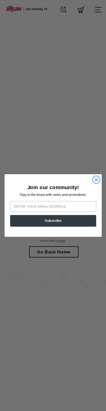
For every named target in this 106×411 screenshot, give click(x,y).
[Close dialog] (96, 180)
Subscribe (53, 220)
